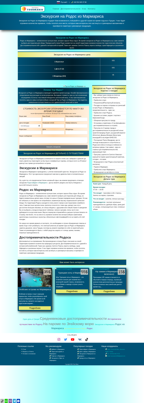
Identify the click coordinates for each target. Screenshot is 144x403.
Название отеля (48, 123)
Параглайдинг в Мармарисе (37, 183)
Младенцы (69, 129)
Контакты (91, 9)
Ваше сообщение (25, 136)
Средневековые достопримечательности (74, 319)
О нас (84, 9)
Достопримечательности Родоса (75, 328)
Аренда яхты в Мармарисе (87, 358)
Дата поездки (24, 123)
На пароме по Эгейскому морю (69, 324)
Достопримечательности (70, 9)
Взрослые (23, 129)
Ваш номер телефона (73, 116)
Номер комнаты (71, 123)
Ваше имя (23, 116)
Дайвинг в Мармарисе (57, 349)
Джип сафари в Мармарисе (87, 351)
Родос (90, 328)
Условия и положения (29, 353)
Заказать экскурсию (53, 147)
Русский (63, 2)
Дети (44, 129)
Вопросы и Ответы (28, 351)
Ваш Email (46, 116)
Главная (56, 9)
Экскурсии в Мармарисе (105, 324)
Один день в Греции (31, 319)
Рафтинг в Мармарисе (58, 356)
